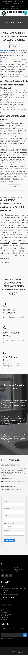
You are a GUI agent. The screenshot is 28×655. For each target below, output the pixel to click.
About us (3, 611)
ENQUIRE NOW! (14, 186)
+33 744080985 (5, 599)
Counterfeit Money (6, 617)
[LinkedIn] (10, 575)
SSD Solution (4, 612)
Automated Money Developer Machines (11, 616)
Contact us (4, 619)
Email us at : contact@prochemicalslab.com (13, 6)
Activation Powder (6, 614)
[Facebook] (6, 575)
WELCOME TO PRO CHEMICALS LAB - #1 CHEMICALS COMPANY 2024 (13, 2)
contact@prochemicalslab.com (9, 594)
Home (2, 609)
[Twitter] (2, 575)
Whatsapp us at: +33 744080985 (11, 8)
